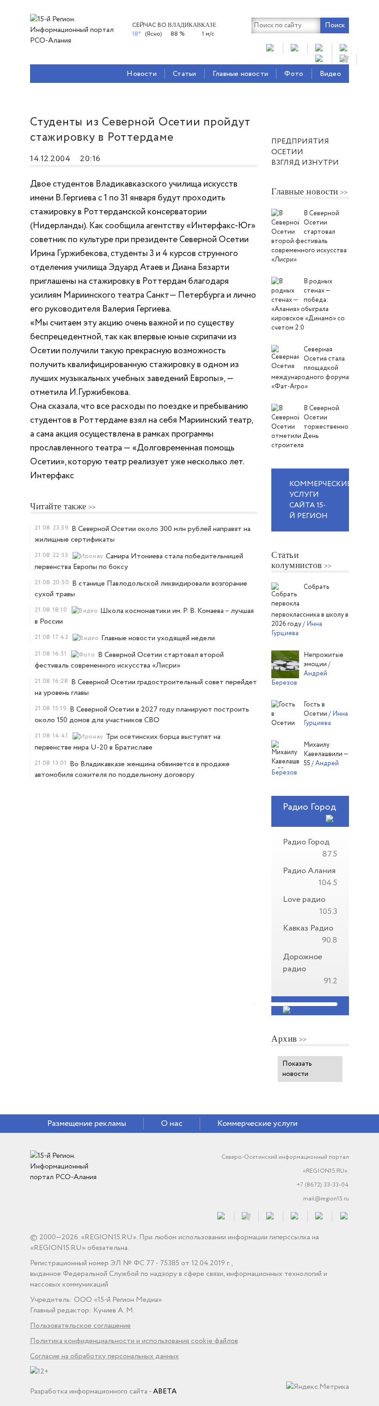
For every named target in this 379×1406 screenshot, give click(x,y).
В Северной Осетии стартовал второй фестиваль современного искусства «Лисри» (129, 660)
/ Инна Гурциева (296, 628)
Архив (284, 1039)
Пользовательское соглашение (80, 1325)
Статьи (184, 74)
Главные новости (240, 74)
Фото (293, 74)
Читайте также (58, 506)
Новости (141, 74)
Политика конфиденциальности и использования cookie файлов (134, 1341)
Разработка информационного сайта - (103, 1391)
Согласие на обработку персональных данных (104, 1356)
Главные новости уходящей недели (158, 638)
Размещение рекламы (86, 1124)
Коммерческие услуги (257, 1124)
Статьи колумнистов (296, 560)
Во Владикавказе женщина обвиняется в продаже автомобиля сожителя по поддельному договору (132, 769)
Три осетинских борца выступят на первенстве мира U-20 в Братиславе (127, 742)
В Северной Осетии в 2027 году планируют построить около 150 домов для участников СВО (142, 714)
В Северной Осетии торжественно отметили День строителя (309, 427)
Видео (330, 74)
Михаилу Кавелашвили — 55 (326, 754)
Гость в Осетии (316, 709)
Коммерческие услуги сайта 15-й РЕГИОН (319, 500)
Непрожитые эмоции (323, 659)
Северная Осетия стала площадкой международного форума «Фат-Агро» (310, 368)
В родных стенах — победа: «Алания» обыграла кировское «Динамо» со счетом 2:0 (308, 304)
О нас (172, 1124)
